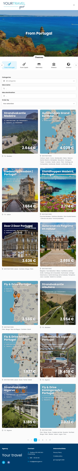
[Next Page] (46, 440)
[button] (74, 5)
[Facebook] (8, 462)
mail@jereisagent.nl (36, 461)
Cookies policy (57, 456)
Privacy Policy (57, 452)
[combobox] (39, 96)
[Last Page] (50, 440)
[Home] (3, 462)
